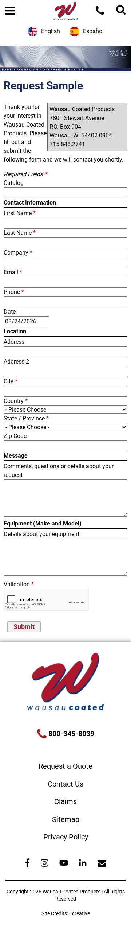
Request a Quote (65, 766)
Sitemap (65, 819)
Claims (65, 801)
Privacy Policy (65, 836)
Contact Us (65, 784)
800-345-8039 (70, 733)
